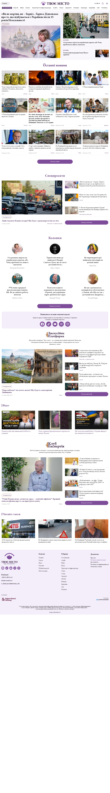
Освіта (55, 8)
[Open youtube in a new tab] (55, 324)
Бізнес (28, 8)
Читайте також (12, 514)
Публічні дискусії (44, 568)
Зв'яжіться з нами (96, 566)
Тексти (41, 560)
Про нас (93, 558)
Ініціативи (92, 8)
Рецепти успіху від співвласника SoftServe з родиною (16, 432)
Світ (98, 8)
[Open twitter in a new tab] (67, 324)
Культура (84, 8)
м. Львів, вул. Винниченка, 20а (10, 583)
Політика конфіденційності (100, 564)
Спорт (61, 8)
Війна (22, 8)
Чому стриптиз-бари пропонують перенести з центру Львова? (54, 432)
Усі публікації (7, 8)
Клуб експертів (43, 571)
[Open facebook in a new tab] (42, 324)
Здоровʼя (68, 8)
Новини (41, 558)
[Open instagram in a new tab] (61, 324)
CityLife (15, 8)
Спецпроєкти (55, 176)
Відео (6, 405)
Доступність (94, 562)
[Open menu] (107, 3)
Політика (104, 8)
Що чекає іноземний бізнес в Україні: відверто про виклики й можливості (91, 432)
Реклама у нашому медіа (98, 560)
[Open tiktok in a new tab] (48, 324)
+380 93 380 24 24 (6, 577)
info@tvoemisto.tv (6, 580)
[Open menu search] (102, 3)
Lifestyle (76, 8)
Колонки (55, 238)
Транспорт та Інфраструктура (41, 8)
